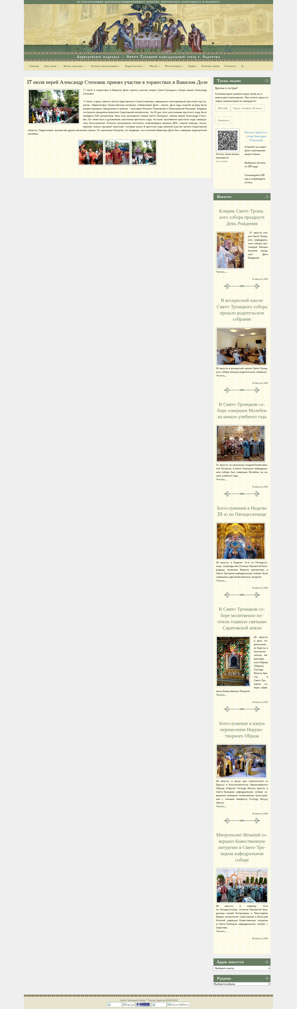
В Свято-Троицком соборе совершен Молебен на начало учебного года (242, 411)
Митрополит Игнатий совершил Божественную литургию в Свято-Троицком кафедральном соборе (242, 847)
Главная (34, 66)
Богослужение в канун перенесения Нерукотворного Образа (242, 730)
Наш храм (50, 66)
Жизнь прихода (73, 66)
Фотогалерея (173, 66)
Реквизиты (223, 120)
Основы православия (104, 66)
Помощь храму (210, 66)
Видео (192, 66)
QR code (223, 108)
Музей (154, 66)
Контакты (230, 66)
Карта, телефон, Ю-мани (247, 108)
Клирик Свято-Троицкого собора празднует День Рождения (242, 217)
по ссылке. (222, 161)
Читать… (221, 272)
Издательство (134, 66)
